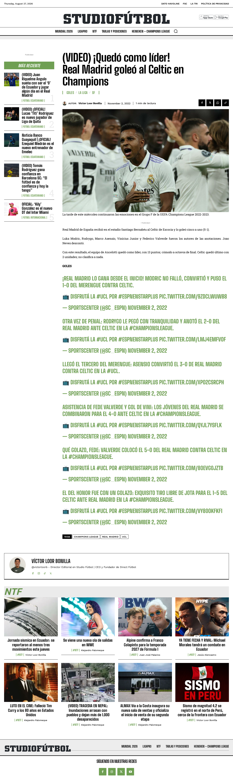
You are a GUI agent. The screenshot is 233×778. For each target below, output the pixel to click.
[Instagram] (39, 572)
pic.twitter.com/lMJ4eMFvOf (192, 339)
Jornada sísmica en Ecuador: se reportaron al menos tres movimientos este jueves (31, 645)
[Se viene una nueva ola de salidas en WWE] (88, 618)
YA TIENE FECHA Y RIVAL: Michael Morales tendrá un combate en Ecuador (202, 645)
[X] (209, 102)
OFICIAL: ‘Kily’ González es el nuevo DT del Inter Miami (37, 208)
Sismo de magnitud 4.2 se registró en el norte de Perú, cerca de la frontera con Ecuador (202, 710)
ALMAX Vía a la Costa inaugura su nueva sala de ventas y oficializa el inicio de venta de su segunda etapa (145, 712)
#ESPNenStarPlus (138, 296)
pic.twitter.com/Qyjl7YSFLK (190, 425)
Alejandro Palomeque (92, 650)
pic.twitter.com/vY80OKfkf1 (190, 511)
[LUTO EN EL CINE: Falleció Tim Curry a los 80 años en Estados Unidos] (31, 684)
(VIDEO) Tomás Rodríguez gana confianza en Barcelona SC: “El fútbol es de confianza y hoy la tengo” (35, 178)
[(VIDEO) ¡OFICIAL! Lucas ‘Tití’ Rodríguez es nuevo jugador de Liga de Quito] (11, 114)
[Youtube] (130, 771)
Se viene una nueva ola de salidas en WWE (88, 642)
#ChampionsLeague (150, 328)
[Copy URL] (225, 102)
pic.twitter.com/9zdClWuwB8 (193, 296)
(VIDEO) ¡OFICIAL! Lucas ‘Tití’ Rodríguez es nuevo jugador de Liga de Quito (38, 115)
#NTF (20, 654)
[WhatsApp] (217, 102)
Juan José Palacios (149, 655)
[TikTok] (44, 572)
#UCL (102, 296)
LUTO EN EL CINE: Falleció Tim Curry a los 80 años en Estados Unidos (31, 710)
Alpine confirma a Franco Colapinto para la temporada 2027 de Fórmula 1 (145, 645)
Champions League (86, 536)
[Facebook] (202, 102)
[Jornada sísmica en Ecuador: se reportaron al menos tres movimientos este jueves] (31, 618)
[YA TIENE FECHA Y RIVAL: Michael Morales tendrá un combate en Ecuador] (202, 618)
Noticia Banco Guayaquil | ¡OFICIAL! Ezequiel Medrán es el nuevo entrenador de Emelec (38, 143)
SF (93, 92)
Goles (70, 92)
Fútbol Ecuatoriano (33, 100)
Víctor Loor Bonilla (90, 103)
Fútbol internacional (34, 217)
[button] (176, 31)
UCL (124, 536)
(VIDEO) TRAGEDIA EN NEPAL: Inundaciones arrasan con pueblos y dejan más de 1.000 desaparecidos (88, 712)
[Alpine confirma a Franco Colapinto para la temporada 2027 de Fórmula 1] (145, 618)
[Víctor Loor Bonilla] (65, 103)
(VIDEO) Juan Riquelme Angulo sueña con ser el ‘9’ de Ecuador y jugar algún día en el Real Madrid (36, 85)
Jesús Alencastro (206, 655)
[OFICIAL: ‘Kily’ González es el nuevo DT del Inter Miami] (11, 209)
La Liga (83, 92)
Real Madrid (110, 536)
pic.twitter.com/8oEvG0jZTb (191, 468)
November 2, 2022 (147, 307)
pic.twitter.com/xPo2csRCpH (191, 382)
